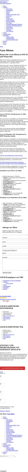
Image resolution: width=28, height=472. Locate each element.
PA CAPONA (9, 31)
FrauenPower (9, 18)
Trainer (5, 32)
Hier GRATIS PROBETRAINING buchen (12, 368)
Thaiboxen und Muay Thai (12, 14)
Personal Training (10, 21)
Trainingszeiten (7, 34)
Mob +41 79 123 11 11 (8, 315)
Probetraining (9, 10)
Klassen (8, 11)
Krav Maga (9, 23)
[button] (14, 299)
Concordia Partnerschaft (12, 39)
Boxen (7, 17)
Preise (7, 13)
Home (4, 6)
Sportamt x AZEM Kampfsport (14, 25)
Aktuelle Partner (10, 38)
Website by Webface (5, 411)
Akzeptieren (3, 471)
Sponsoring (6, 35)
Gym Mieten (9, 27)
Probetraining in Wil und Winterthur (12, 280)
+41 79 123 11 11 (4, 0)
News (4, 42)
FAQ (4, 320)
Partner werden (10, 37)
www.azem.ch (6, 318)
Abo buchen (9, 9)
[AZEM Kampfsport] (5, 3)
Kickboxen (9, 16)
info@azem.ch (3, 2)
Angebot (5, 7)
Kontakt (5, 41)
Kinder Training (10, 20)
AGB (1, 372)
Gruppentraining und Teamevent (14, 24)
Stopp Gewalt (9, 28)
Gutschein (8, 30)
